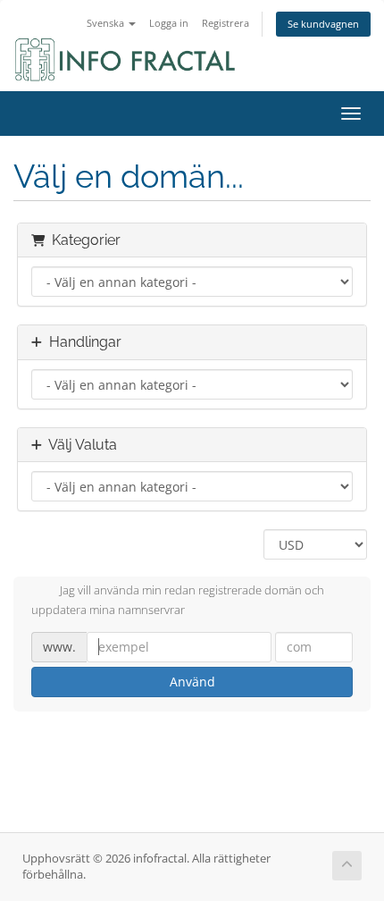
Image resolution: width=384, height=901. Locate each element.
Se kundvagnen (323, 23)
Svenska (107, 22)
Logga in (168, 22)
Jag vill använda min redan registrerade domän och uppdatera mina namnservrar (177, 601)
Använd (192, 681)
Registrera (225, 22)
